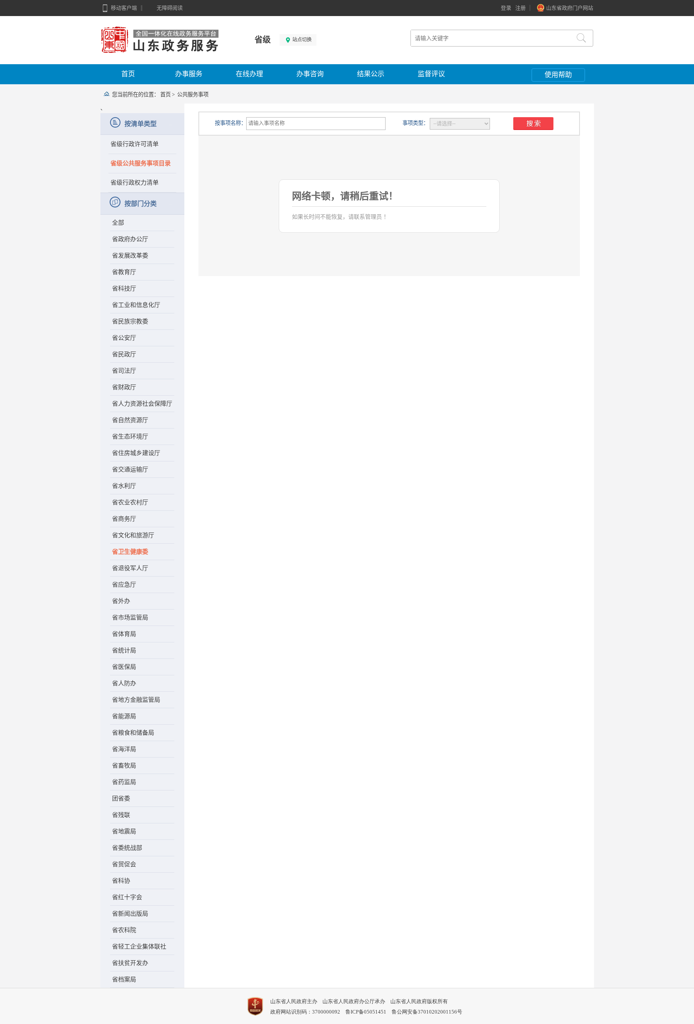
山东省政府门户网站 (569, 8)
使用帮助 (558, 75)
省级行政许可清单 (134, 144)
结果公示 (370, 74)
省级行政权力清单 (134, 182)
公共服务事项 (192, 94)
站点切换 (301, 40)
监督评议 (431, 74)
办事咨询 (310, 74)
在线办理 (249, 74)
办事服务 (188, 74)
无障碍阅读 (170, 8)
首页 (128, 74)
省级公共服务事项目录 (140, 163)
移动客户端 (124, 8)
